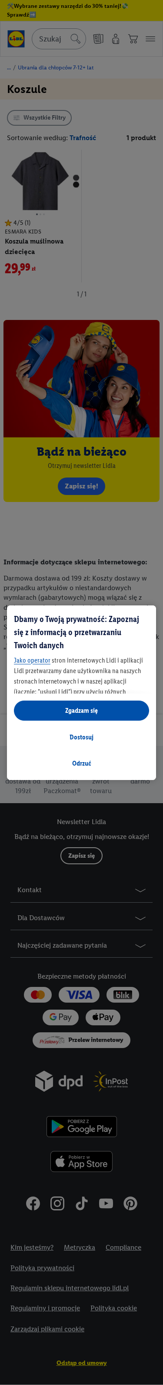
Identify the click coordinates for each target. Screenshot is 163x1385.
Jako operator (32, 660)
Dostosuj (81, 737)
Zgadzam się (81, 710)
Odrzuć (81, 763)
